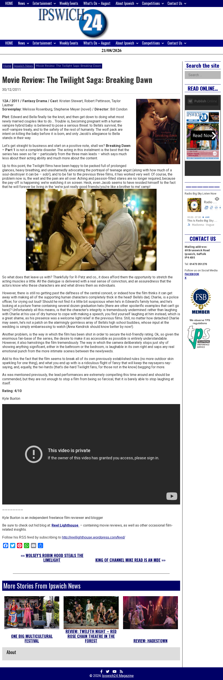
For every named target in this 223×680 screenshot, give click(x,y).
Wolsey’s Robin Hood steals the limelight (54, 558)
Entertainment (42, 3)
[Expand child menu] (28, 3)
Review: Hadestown (150, 641)
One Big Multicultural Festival (32, 638)
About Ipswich (125, 3)
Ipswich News (23, 65)
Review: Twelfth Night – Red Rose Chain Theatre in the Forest (91, 636)
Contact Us (174, 3)
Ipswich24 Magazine (118, 676)
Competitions (151, 3)
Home (7, 65)
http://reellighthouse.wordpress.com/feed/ (93, 537)
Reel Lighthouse (65, 525)
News (21, 3)
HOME (9, 3)
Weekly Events (68, 3)
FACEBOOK (192, 274)
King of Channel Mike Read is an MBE (127, 560)
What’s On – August (96, 3)
